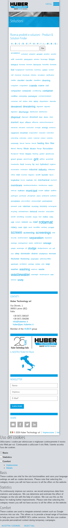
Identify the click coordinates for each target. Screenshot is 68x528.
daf (20, 101)
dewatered (16, 106)
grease (19, 159)
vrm (42, 264)
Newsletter (16, 379)
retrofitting (20, 217)
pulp (20, 206)
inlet (18, 175)
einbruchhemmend (46, 122)
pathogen (14, 196)
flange (39, 148)
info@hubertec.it (20, 321)
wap (48, 264)
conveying (23, 96)
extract (43, 138)
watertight (34, 274)
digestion (14, 112)
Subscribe (17, 406)
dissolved (34, 117)
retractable (50, 211)
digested (40, 106)
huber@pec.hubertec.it (23, 324)
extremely (15, 143)
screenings (43, 232)
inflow (13, 175)
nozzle (40, 190)
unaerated (34, 259)
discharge (24, 112)
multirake (21, 191)
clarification (50, 75)
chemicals (25, 75)
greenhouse (28, 159)
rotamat (46, 222)
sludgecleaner (43, 248)
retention (41, 211)
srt (50, 248)
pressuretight (36, 201)
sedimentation (23, 238)
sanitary (44, 227)
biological (14, 65)
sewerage (20, 248)
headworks (15, 164)
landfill (38, 175)
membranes (43, 185)
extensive (22, 138)
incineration (15, 169)
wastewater (20, 275)
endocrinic (30, 127)
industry (43, 169)
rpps (25, 227)
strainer (34, 253)
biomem (29, 64)
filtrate (26, 148)
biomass (22, 64)
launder (45, 175)
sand (30, 227)
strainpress (43, 254)
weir (52, 275)
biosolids (45, 64)
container (48, 90)
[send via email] (13, 424)
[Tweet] (27, 424)
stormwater (25, 253)
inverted (24, 175)
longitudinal (15, 180)
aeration (47, 54)
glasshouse (50, 154)
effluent (28, 122)
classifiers (37, 80)
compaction (16, 91)
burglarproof (19, 70)
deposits (53, 101)
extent (30, 138)
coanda (33, 85)
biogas (52, 59)
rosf (35, 222)
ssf (54, 248)
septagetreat (23, 243)
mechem (54, 180)
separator (48, 238)
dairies (25, 101)
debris (36, 101)
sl (26, 248)
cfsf (12, 75)
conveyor (32, 96)
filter (52, 143)
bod (12, 70)
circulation (41, 75)
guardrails (49, 159)
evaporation (33, 133)
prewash (14, 206)
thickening (25, 259)
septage (14, 243)
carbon (44, 70)
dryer (22, 122)
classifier (29, 80)
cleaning (46, 80)
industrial (33, 169)
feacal (34, 143)
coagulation (23, 85)
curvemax (14, 101)
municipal (31, 190)
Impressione (48, 432)
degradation (44, 101)
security (13, 238)
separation (36, 237)
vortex (37, 264)
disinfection (43, 112)
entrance (52, 127)
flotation (28, 154)
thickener (15, 259)
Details (9, 468)
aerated (39, 54)
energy (45, 127)
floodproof (14, 154)
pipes (39, 196)
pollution (53, 196)
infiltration (51, 169)
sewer (13, 248)
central (51, 70)
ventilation (23, 264)
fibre (47, 143)
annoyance (28, 59)
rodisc (45, 217)
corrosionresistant (44, 96)
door (41, 117)
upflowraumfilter (45, 259)
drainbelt (15, 122)
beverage (44, 59)
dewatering (29, 106)
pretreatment (47, 201)
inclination (24, 169)
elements (14, 127)
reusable (28, 217)
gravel (13, 159)
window (13, 280)
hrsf (37, 164)
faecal (22, 143)
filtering (19, 148)
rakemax (26, 206)
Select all (29, 526)
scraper (51, 227)
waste (41, 269)
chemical (18, 75)
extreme (50, 138)
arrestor (36, 59)
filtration (33, 149)
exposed (42, 133)
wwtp (20, 279)
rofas (51, 217)
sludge (32, 248)
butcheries (29, 70)
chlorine (33, 75)
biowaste (53, 64)
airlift (12, 59)
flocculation (48, 148)
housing (28, 164)
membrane (16, 185)
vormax (31, 264)
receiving (34, 206)
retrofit (13, 217)
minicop (13, 190)
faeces (27, 143)
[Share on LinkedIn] (34, 424)
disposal (15, 117)
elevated (22, 127)
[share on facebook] (20, 424)
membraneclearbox (30, 185)
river (40, 217)
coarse (41, 85)
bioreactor (37, 65)
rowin (20, 227)
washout (34, 269)
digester (47, 106)
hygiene (53, 164)
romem (17, 222)
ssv (12, 254)
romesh (25, 222)
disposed (25, 117)
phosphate (31, 196)
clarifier (13, 80)
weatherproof (44, 274)
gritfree (42, 159)
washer (14, 269)
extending (14, 138)
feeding (40, 143)
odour (46, 190)
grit (36, 159)
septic (31, 243)
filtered (13, 148)
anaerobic (19, 59)
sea (53, 233)
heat (22, 164)
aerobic (53, 54)
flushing (35, 154)
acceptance (15, 53)
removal (33, 211)
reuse (35, 217)
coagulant (14, 85)
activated (24, 54)
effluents (35, 122)
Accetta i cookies (11, 526)
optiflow (53, 190)
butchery (37, 70)
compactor (26, 91)
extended (50, 133)
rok (12, 222)
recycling (14, 211)
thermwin (52, 254)
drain (51, 117)
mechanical (43, 180)
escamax (24, 133)
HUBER (27, 329)
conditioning (36, 91)
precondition (25, 201)
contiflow (14, 96)
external (36, 138)
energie (38, 127)
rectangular (52, 206)
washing (24, 269)
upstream (14, 264)
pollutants (45, 196)
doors (46, 117)
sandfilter (36, 227)
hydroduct (44, 164)
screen (16, 232)
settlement (38, 243)
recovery (43, 206)
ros (30, 222)
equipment (15, 133)
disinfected (34, 112)
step (17, 253)
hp (33, 164)
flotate (22, 154)
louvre (23, 180)
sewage (47, 243)
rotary (14, 227)
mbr (35, 180)
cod (47, 85)
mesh (50, 185)
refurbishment (23, 211)
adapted (32, 54)
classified (20, 80)
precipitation (15, 201)
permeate (22, 196)
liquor (51, 175)
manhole (29, 180)
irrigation (31, 175)
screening (28, 232)
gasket (42, 154)
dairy (30, 101)
